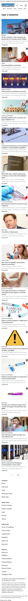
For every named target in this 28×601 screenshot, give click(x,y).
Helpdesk (4, 537)
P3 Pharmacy (18, 590)
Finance (4, 515)
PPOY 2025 (5, 497)
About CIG (5, 541)
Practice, (3, 171)
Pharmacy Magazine (5, 553)
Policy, (3, 143)
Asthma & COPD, (5, 260)
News (3, 483)
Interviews (5, 487)
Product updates (7, 509)
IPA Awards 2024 (7, 493)
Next (18, 475)
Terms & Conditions (8, 527)
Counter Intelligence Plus (7, 573)
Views (3, 490)
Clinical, (3, 63)
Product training (7, 505)
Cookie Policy (6, 534)
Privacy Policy (6, 530)
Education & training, (6, 89)
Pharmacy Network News (6, 567)
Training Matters (7, 558)
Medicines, (4, 35)
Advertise (5, 544)
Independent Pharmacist (7, 592)
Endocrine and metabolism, (7, 115)
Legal (3, 512)
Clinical (4, 519)
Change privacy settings (5, 600)
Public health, (4, 230)
